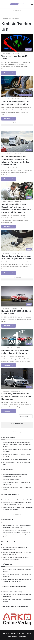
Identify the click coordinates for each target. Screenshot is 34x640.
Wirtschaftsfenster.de (8, 542)
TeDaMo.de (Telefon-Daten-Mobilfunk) (13, 586)
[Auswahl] (32, 4)
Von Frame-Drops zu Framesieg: (12, 591)
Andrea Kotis (6, 253)
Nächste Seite (24, 416)
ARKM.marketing (17, 10)
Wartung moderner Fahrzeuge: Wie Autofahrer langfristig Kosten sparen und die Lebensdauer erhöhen (17, 444)
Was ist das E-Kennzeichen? (11, 479)
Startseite (5, 18)
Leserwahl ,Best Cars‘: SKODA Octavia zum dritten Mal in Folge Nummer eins (16, 396)
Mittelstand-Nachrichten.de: (10, 494)
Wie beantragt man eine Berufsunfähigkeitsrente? (17, 500)
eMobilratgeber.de (7, 469)
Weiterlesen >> (8, 73)
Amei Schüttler (6, 53)
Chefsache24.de (6, 564)
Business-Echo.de (7, 519)
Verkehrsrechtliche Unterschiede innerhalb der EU (17, 459)
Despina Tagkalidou (8, 154)
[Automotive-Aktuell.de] (17, 3)
